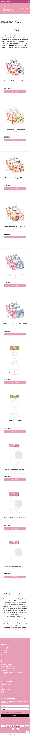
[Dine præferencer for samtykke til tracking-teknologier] (27, 732)
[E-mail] (15, 709)
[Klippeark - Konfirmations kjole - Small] (15, 552)
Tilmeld (15, 715)
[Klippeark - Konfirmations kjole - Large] (15, 455)
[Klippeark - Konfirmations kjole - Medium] (15, 503)
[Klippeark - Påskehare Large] (15, 358)
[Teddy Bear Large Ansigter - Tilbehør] (15, 164)
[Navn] (15, 706)
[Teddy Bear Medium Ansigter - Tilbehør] (15, 212)
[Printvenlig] (28, 21)
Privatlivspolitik (5, 734)
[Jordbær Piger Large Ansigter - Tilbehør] (15, 115)
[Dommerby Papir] (8, 9)
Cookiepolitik (14, 734)
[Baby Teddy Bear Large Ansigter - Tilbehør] (15, 261)
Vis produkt (15, 91)
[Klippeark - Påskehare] (15, 406)
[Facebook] (1, 692)
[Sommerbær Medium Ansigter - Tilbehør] (15, 66)
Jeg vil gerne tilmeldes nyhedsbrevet (14, 712)
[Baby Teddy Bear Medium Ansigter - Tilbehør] (15, 309)
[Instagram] (3, 692)
